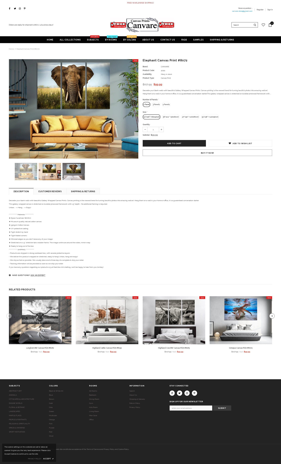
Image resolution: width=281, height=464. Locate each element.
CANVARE (165, 67)
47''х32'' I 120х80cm (190, 117)
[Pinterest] (26, 9)
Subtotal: (146, 135)
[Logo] (142, 25)
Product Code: (149, 70)
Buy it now (207, 153)
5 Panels (166, 104)
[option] (73, 109)
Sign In (270, 10)
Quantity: (146, 124)
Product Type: (148, 78)
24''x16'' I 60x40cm (151, 117)
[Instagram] (21, 9)
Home (11, 49)
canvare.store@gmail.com (242, 11)
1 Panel (146, 104)
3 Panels (156, 104)
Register (260, 10)
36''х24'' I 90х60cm (171, 117)
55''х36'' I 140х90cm (210, 117)
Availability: (147, 74)
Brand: (145, 67)
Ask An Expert (38, 275)
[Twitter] (16, 9)
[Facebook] (11, 9)
